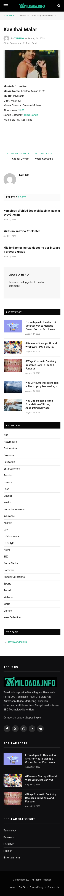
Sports (7, 583)
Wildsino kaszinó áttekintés (22, 231)
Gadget (8, 495)
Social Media (11, 563)
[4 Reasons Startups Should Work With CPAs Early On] (13, 347)
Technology (10, 830)
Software (9, 570)
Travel (7, 590)
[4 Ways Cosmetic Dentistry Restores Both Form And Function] (13, 365)
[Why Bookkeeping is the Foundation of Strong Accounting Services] (13, 405)
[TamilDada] (32, 5)
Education (9, 462)
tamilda (19, 38)
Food (6, 489)
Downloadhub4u (17, 642)
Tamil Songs (31, 115)
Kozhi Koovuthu (44, 158)
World (7, 603)
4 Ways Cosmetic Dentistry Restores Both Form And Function (40, 365)
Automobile (10, 441)
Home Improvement (15, 509)
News (7, 549)
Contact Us (53, 887)
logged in (28, 282)
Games (8, 610)
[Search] (58, 6)
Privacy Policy (36, 887)
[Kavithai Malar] (32, 64)
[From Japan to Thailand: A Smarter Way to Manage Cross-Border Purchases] (13, 326)
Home (12, 887)
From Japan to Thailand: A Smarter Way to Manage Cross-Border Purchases (40, 326)
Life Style (9, 543)
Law (6, 529)
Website (8, 597)
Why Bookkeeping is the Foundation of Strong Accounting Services (39, 404)
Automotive (10, 448)
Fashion (8, 475)
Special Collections (14, 576)
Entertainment (12, 468)
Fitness (8, 482)
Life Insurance (12, 536)
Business (9, 455)
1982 (21, 110)
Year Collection (12, 617)
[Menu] (6, 6)
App (6, 435)
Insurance (9, 516)
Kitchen (8, 522)
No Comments (14, 43)
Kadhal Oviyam (20, 158)
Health (7, 502)
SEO (6, 556)
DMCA (22, 887)
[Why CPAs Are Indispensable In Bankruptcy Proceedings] (13, 387)
